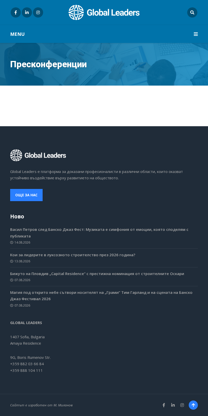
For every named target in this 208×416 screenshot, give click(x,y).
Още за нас (26, 195)
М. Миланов (63, 405)
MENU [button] (17, 34)
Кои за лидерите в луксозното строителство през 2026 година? (72, 254)
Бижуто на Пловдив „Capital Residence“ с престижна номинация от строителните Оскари (97, 273)
